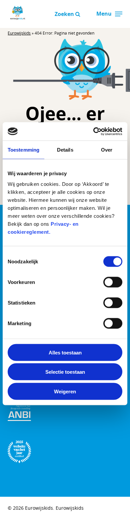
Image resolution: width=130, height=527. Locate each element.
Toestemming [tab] (23, 150)
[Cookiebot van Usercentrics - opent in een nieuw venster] (93, 131)
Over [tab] (106, 150)
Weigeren (65, 391)
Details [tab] (65, 150)
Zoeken (65, 14)
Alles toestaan (65, 352)
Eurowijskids (19, 33)
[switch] (112, 282)
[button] (118, 14)
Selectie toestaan (65, 372)
